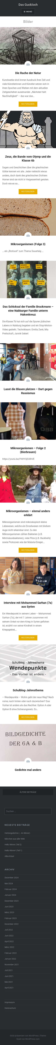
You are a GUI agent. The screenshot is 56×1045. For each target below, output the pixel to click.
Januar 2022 (10, 959)
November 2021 (12, 964)
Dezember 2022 (12, 924)
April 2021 (9, 988)
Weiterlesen (27, 104)
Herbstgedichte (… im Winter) (17, 833)
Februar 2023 (11, 918)
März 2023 (9, 912)
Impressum (10, 1002)
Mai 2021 (9, 982)
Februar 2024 (11, 889)
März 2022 (9, 947)
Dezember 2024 (12, 877)
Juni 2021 (9, 976)
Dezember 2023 (12, 901)
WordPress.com (32, 1039)
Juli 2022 (9, 930)
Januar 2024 (10, 895)
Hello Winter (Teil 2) (13, 844)
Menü (29, 11)
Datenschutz (10, 1008)
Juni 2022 (9, 936)
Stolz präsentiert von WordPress (24, 1036)
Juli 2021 (9, 970)
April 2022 (9, 941)
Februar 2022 (11, 953)
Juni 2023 (9, 906)
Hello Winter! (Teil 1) (13, 850)
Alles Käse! (9, 856)
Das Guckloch (28, 4)
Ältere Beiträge (28, 792)
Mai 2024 (9, 883)
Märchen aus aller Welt (15, 839)
